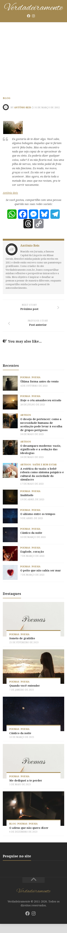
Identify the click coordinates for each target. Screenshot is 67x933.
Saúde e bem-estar (45, 464)
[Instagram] (33, 16)
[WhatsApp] (12, 214)
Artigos (25, 415)
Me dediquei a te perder (25, 780)
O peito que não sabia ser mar (40, 570)
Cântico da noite (31, 532)
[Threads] (28, 223)
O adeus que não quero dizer (28, 827)
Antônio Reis (22, 107)
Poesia (36, 377)
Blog (6, 98)
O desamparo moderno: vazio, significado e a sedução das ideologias (40, 449)
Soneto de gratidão (22, 638)
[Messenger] (33, 214)
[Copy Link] (39, 223)
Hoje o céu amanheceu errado (40, 400)
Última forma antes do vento (39, 381)
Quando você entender (24, 685)
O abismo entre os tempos (37, 514)
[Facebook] (28, 16)
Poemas (25, 377)
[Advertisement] (33, 57)
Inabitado (26, 495)
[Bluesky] (38, 16)
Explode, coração (32, 551)
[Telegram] (55, 214)
